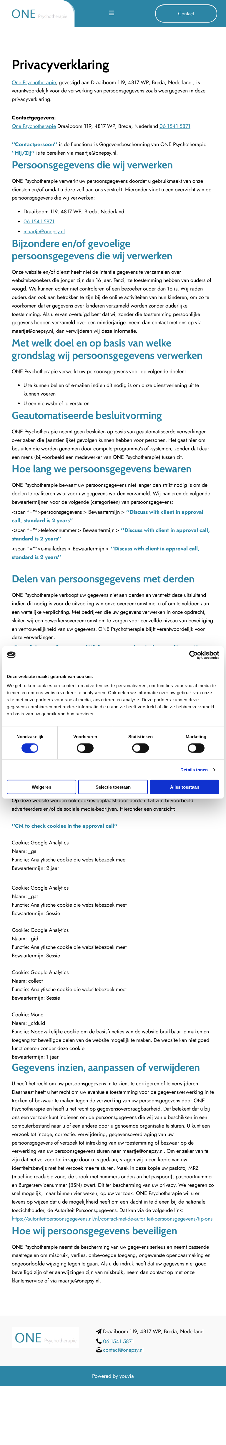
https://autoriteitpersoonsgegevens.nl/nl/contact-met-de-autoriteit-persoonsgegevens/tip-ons (112, 1219)
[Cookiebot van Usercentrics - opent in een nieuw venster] (193, 654)
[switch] (85, 748)
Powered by (105, 1376)
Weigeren (41, 787)
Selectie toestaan (113, 787)
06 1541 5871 (174, 126)
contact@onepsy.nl (123, 1350)
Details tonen (194, 769)
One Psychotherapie (34, 82)
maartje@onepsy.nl (44, 231)
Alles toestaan (184, 787)
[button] (186, 13)
